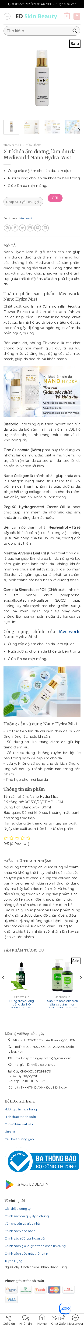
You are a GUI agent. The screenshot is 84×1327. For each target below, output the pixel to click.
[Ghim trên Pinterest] (37, 228)
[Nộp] (75, 30)
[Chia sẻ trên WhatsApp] (7, 228)
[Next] (73, 78)
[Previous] (11, 78)
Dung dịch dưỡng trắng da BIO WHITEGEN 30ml (21, 1004)
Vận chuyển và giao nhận (23, 1223)
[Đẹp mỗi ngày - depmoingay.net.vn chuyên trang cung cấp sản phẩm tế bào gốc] (37, 16)
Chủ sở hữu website (19, 1124)
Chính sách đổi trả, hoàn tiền (25, 1238)
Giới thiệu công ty (18, 1208)
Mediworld (26, 218)
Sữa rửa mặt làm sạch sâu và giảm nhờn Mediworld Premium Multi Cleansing (62, 1006)
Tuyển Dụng (13, 1261)
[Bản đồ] (77, 16)
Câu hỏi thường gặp (19, 1139)
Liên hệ (10, 1131)
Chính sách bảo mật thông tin (26, 1253)
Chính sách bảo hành (20, 1231)
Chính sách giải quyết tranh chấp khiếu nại (35, 1246)
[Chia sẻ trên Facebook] (14, 228)
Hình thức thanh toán (20, 1117)
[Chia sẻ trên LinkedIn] (45, 228)
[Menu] (7, 16)
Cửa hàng (33, 145)
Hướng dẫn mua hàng (21, 1109)
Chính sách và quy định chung (27, 1216)
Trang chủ (12, 145)
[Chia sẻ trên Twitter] (22, 228)
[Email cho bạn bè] (30, 228)
